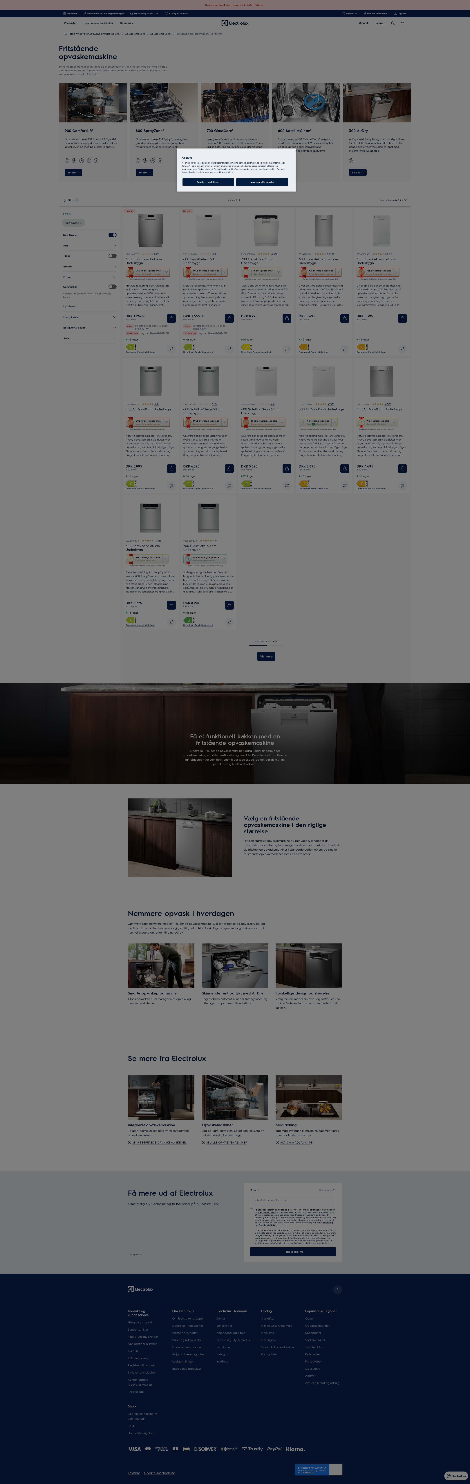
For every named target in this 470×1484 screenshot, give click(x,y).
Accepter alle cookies (262, 182)
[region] (236, 170)
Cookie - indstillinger (208, 182)
